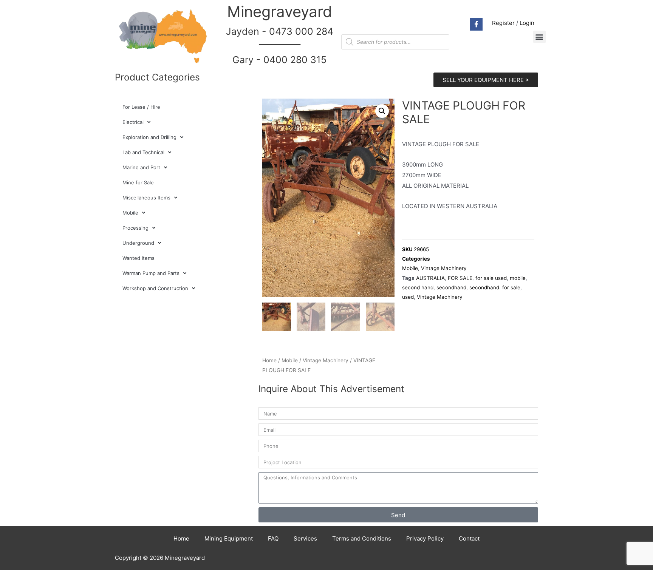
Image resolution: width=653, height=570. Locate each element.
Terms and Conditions (361, 538)
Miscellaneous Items (146, 198)
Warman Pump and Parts (150, 273)
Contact (469, 538)
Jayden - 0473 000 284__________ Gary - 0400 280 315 (279, 45)
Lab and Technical (143, 152)
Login (527, 22)
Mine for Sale (138, 182)
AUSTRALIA (430, 278)
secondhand (451, 287)
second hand (417, 287)
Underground (138, 243)
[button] (539, 37)
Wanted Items (138, 258)
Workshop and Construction (155, 288)
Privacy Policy (425, 538)
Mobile (130, 213)
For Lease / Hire (141, 107)
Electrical (133, 122)
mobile (518, 278)
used (408, 297)
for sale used (491, 278)
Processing (135, 228)
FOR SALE (460, 278)
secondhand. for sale (494, 287)
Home (269, 360)
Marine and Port (141, 167)
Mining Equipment (228, 538)
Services (305, 538)
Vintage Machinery (325, 360)
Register (503, 22)
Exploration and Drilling (149, 137)
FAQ (273, 538)
